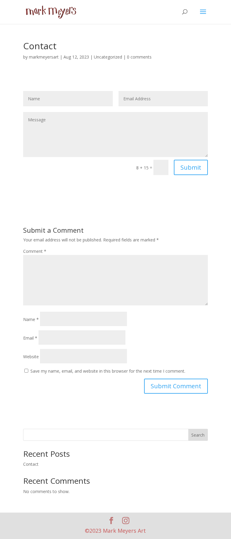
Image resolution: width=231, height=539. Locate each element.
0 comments (139, 57)
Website (31, 356)
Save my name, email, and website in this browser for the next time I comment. (107, 371)
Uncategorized (108, 57)
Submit (190, 167)
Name (31, 319)
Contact (30, 464)
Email (30, 338)
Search (198, 435)
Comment (34, 251)
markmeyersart (44, 57)
